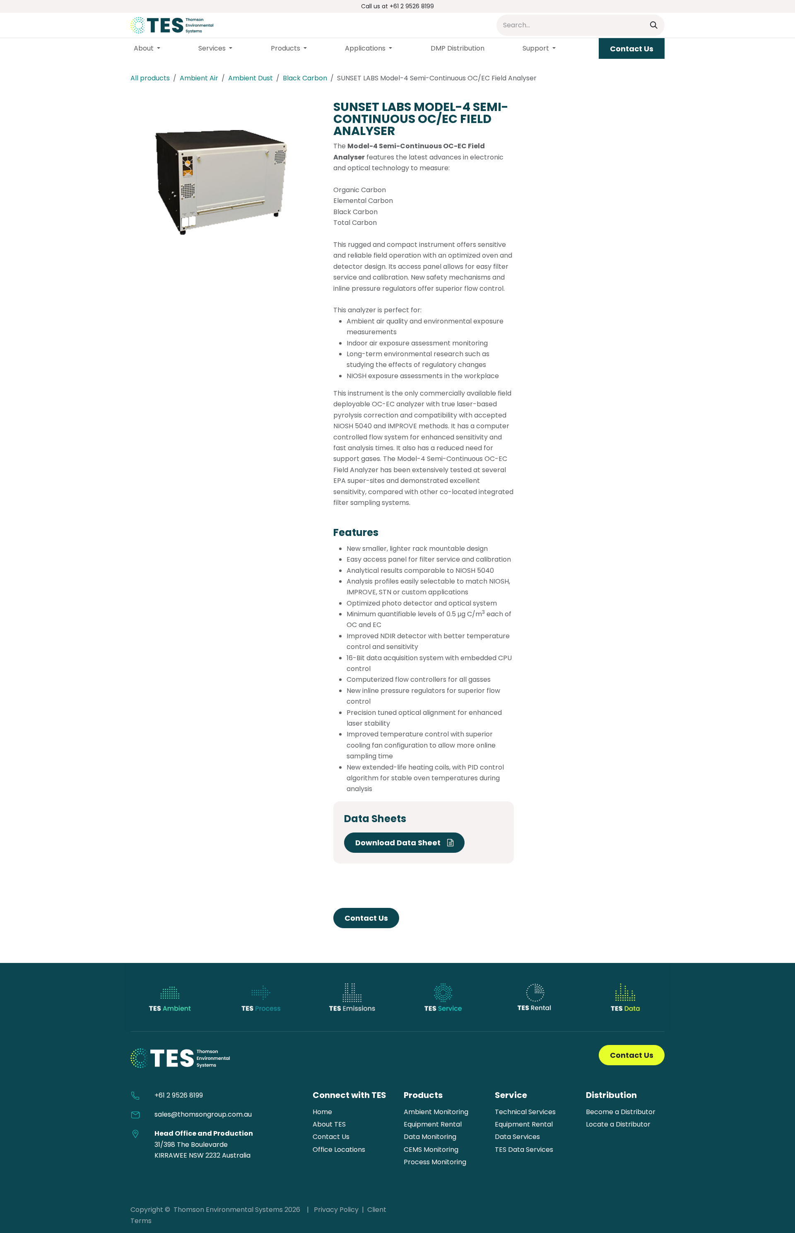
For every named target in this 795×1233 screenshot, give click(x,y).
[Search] (654, 25)
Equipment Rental (433, 1124)
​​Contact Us (631, 48)
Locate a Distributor (618, 1124)
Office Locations (339, 1149)
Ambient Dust (250, 78)
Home (322, 1112)
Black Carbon (305, 78)
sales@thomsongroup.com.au (203, 1114)
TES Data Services (524, 1149)
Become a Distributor (620, 1112)
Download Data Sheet (401, 842)
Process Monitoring (435, 1162)
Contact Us (366, 918)
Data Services (517, 1136)
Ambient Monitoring (436, 1112)
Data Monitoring (430, 1136)
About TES (329, 1124)
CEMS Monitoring (431, 1149)
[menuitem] (147, 48)
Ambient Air (199, 78)
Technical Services (525, 1112)
